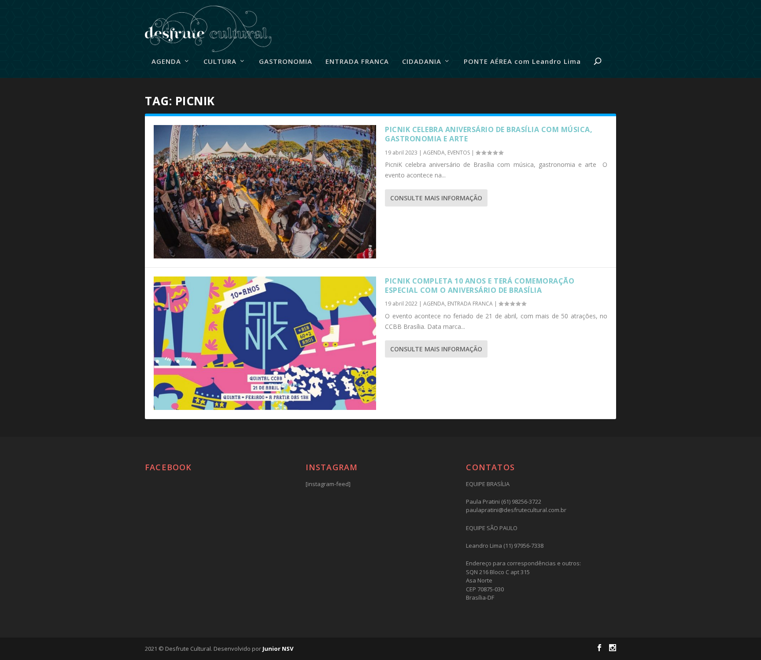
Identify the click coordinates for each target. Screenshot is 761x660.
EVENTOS (458, 152)
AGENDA (166, 62)
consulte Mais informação (436, 198)
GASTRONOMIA (285, 62)
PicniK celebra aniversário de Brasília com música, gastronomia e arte (488, 134)
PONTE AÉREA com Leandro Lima (522, 62)
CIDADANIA (421, 62)
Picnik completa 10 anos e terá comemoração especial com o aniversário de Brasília (479, 285)
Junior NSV (277, 649)
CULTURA (219, 62)
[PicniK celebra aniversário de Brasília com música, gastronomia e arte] (265, 191)
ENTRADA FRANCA (357, 62)
